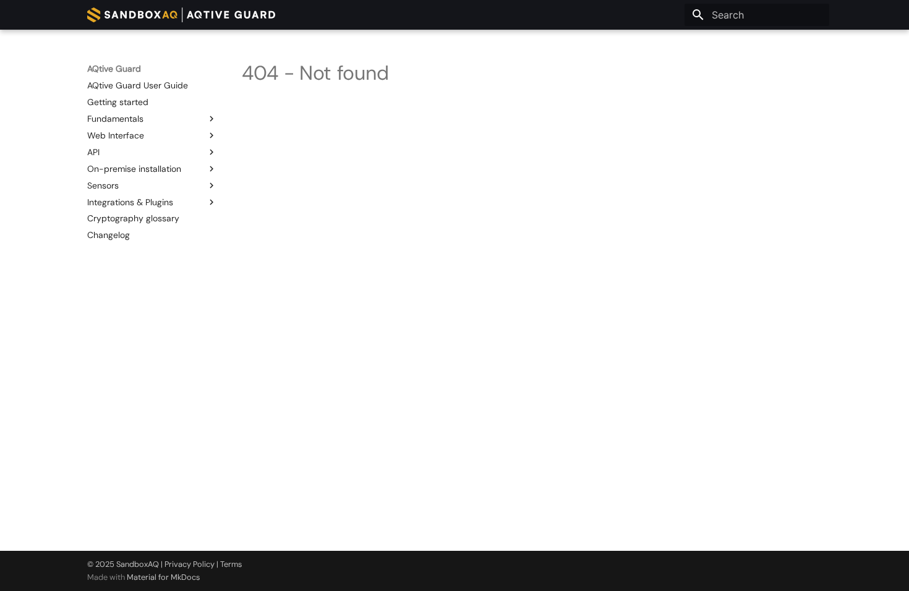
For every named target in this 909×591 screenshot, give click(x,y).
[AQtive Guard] (181, 14)
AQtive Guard (114, 68)
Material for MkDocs (163, 577)
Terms (231, 564)
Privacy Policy (189, 564)
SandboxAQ (137, 564)
